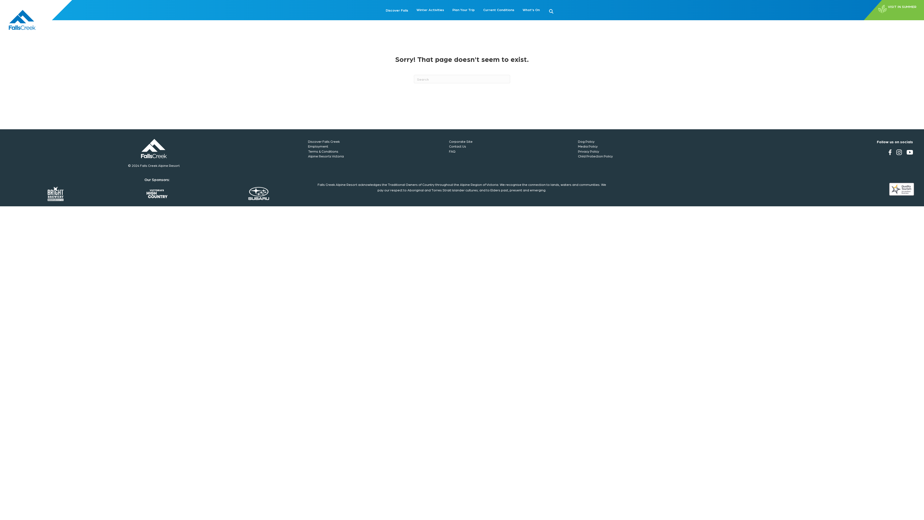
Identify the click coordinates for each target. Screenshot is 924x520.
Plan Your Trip (463, 9)
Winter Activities (430, 9)
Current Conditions (498, 9)
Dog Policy (586, 141)
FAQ (452, 151)
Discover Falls (397, 10)
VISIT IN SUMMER (902, 7)
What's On (531, 9)
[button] (559, 10)
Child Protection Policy (595, 156)
